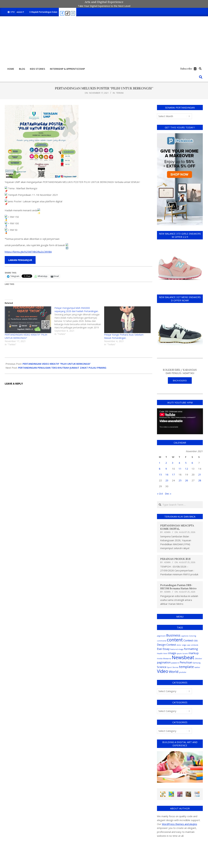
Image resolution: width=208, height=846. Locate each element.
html (165, 653)
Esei (159, 649)
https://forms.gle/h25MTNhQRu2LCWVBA (28, 251)
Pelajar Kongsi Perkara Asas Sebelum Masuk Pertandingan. (123, 336)
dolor (179, 645)
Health (160, 653)
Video (162, 671)
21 (199, 474)
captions (184, 636)
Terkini (120, 92)
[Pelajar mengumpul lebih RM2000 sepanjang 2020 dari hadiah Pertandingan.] (79, 321)
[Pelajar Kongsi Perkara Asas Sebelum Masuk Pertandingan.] (127, 319)
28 (199, 480)
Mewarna (167, 658)
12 (186, 468)
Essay (166, 649)
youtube (182, 672)
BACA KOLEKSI (180, 380)
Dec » (168, 493)
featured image (176, 649)
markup (193, 653)
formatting (191, 649)
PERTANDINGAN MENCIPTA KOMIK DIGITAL (177, 527)
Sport (169, 667)
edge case (186, 645)
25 (180, 480)
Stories (175, 667)
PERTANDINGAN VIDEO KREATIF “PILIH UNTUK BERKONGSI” (26, 336)
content (175, 640)
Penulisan (186, 662)
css (196, 640)
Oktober (198, 658)
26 (186, 480)
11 (180, 468)
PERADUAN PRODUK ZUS (175, 558)
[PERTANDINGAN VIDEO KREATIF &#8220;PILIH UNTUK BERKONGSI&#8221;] (28, 319)
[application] (180, 421)
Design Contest (166, 644)
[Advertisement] (104, 41)
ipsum (179, 653)
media (159, 658)
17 (173, 474)
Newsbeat (183, 657)
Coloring (192, 636)
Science (161, 667)
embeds (194, 645)
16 (166, 474)
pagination (164, 662)
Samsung (196, 663)
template (186, 666)
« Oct (160, 493)
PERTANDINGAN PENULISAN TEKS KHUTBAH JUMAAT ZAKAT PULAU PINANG (62, 367)
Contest (188, 640)
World (173, 671)
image (172, 653)
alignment (161, 636)
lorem (185, 653)
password (175, 663)
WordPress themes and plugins (179, 824)
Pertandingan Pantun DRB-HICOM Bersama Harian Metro (178, 587)
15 (160, 474)
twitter (197, 667)
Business (173, 635)
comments (161, 641)
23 (166, 480)
